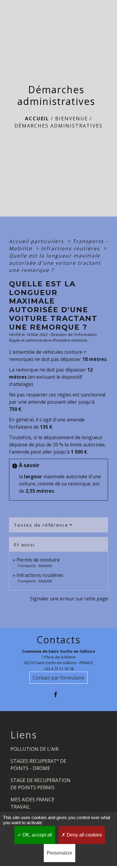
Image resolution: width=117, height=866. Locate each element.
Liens (23, 735)
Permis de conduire (38, 559)
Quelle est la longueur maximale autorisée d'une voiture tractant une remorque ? (55, 262)
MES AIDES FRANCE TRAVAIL (32, 803)
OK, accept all (36, 834)
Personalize (59, 852)
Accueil (37, 118)
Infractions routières (71, 248)
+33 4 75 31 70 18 (59, 668)
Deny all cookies (83, 834)
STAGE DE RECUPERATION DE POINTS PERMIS (40, 784)
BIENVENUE (71, 118)
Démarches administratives (58, 125)
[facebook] (58, 694)
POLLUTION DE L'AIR (34, 749)
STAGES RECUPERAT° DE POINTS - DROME (38, 765)
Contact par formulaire (58, 677)
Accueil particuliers (37, 241)
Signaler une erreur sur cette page (69, 598)
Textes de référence (41, 525)
